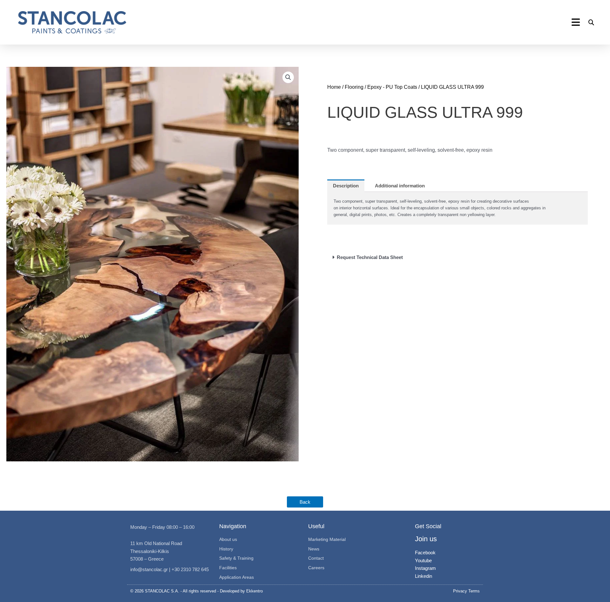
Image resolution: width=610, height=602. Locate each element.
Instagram (425, 568)
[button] (591, 22)
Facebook (425, 552)
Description (346, 185)
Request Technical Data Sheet (370, 257)
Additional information (400, 185)
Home (334, 87)
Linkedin (423, 576)
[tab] (345, 185)
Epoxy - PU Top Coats (392, 87)
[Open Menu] (576, 22)
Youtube (423, 560)
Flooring (354, 87)
